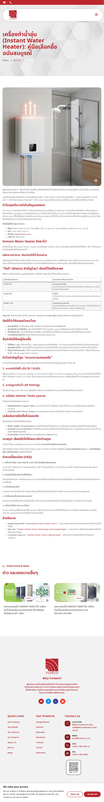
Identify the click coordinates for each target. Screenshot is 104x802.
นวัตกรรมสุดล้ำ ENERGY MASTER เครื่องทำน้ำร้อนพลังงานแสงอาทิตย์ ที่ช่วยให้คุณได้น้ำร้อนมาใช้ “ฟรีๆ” (25, 610)
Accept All (92, 794)
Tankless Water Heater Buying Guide (43, 535)
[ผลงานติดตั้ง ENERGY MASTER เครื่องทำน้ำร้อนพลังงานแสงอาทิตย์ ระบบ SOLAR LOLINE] (77, 592)
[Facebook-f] (48, 701)
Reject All (74, 794)
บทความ (17, 60)
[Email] (67, 737)
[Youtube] (41, 701)
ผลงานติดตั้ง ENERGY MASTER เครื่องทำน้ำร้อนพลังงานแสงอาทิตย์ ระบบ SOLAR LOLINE (74, 610)
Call (74, 744)
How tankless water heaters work (41, 523)
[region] (52, 792)
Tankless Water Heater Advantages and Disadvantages (41, 529)
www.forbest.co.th (23, 234)
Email (75, 735)
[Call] (67, 745)
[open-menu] (96, 15)
